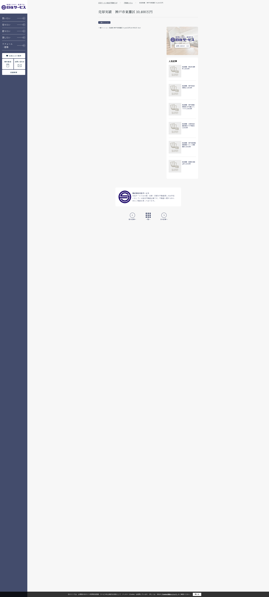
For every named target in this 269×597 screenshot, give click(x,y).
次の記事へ (164, 219)
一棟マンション (104, 22)
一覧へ (148, 219)
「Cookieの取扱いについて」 (169, 594)
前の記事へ (132, 219)
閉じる (197, 594)
